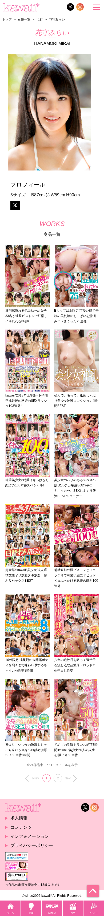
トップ (7, 19)
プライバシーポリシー (31, 845)
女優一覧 (24, 19)
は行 (40, 19)
